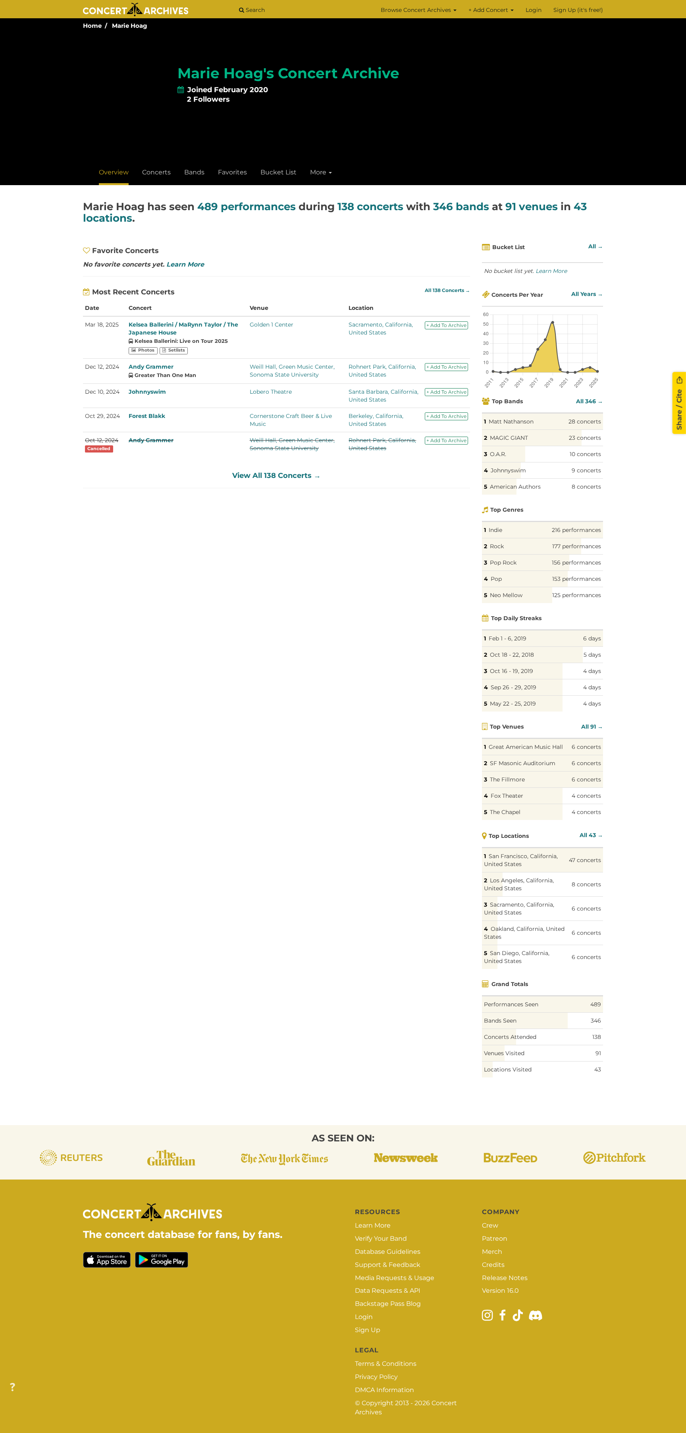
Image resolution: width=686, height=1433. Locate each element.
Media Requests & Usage (394, 1278)
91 (598, 1053)
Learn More (185, 264)
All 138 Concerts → (447, 290)
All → (595, 246)
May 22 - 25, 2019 (513, 703)
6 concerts (586, 746)
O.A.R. (498, 454)
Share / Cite (679, 408)
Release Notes (505, 1278)
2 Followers (208, 99)
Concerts (156, 172)
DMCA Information (384, 1390)
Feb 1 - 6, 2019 (507, 638)
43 (597, 1069)
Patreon (494, 1238)
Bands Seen (500, 1020)
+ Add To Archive (446, 325)
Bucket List (278, 172)
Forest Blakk (147, 416)
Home (92, 25)
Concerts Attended (510, 1036)
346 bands (461, 206)
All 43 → (591, 835)
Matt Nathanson (511, 421)
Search (254, 10)
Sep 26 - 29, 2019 (513, 687)
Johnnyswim (147, 391)
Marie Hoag (129, 25)
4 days (592, 671)
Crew (490, 1225)
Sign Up (367, 1330)
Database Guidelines (387, 1251)
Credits (493, 1265)
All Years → (587, 294)
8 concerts (586, 486)
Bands (194, 172)
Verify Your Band (381, 1238)
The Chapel (505, 812)
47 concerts (585, 860)
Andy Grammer (151, 366)
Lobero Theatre (271, 391)
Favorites (232, 172)
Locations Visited (508, 1069)
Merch (492, 1251)
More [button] (319, 172)
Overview (114, 172)
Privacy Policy (376, 1377)
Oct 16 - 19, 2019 (511, 671)
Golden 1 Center (271, 324)
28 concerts (584, 421)
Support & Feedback (387, 1265)
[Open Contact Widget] (12, 1387)
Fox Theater (507, 795)
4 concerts (586, 795)
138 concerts (370, 206)
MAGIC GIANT (509, 437)
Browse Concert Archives (417, 10)
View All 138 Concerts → (276, 475)
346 (596, 1020)
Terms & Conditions (385, 1363)
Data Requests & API (387, 1290)
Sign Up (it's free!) (578, 10)
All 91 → (592, 726)
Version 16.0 (500, 1290)
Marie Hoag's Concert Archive (288, 73)
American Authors (515, 486)
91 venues (531, 206)
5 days (592, 654)
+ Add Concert (489, 10)
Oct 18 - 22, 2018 (512, 654)
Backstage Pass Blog (388, 1303)
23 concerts (585, 437)
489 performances (246, 206)
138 (596, 1036)
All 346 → (589, 401)
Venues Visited (504, 1053)
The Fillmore (507, 779)
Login (533, 10)
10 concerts (585, 454)
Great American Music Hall (526, 746)
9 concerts (586, 470)
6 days (592, 638)
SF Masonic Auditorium (522, 763)
